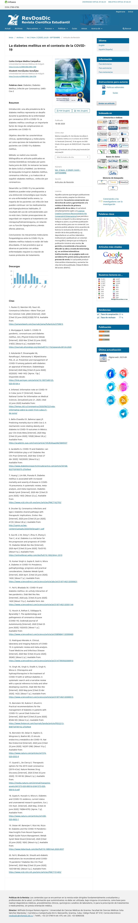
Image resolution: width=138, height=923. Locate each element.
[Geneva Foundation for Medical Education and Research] (124, 135)
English (102, 45)
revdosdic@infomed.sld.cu (21, 915)
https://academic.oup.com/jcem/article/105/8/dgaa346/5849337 (38, 443)
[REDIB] (102, 162)
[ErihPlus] (113, 129)
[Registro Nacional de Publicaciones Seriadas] (124, 153)
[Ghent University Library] (124, 141)
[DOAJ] (102, 123)
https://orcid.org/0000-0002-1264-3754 (22, 76)
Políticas (62, 28)
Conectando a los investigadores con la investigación (113, 202)
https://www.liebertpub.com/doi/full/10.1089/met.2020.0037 (36, 849)
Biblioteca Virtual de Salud (119, 2)
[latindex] (124, 123)
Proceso (48, 28)
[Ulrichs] (124, 129)
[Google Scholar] (113, 189)
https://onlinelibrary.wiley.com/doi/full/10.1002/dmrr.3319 (35, 555)
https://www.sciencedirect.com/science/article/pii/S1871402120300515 (41, 697)
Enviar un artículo (106, 103)
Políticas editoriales (115, 87)
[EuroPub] (102, 168)
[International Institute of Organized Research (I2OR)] (113, 135)
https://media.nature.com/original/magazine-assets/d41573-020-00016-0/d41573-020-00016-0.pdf (30, 786)
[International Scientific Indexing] (102, 147)
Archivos (19, 28)
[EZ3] (113, 141)
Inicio (11, 37)
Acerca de (96, 28)
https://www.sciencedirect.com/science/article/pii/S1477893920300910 (41, 660)
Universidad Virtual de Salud (94, 2)
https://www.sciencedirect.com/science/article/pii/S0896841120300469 (41, 634)
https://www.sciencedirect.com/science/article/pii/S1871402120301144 (41, 604)
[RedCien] (102, 141)
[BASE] (113, 183)
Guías (115, 93)
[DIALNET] (113, 168)
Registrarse (120, 11)
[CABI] (124, 168)
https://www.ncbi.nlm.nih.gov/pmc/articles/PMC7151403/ (35, 872)
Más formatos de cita (65, 157)
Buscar (128, 28)
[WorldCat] (124, 183)
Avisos (84, 28)
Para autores (33, 28)
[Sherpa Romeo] (113, 153)
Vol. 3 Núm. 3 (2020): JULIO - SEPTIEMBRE (43, 37)
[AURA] (102, 153)
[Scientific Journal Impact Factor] (102, 135)
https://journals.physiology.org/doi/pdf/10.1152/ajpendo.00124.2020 (40, 347)
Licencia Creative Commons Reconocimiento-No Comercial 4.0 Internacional (71, 213)
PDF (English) (64, 111)
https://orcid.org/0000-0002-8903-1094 (22, 67)
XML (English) (82, 111)
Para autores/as (105, 68)
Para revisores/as (106, 72)
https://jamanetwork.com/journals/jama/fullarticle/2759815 (36, 324)
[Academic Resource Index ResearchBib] (124, 162)
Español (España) (106, 49)
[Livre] (113, 174)
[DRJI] (113, 123)
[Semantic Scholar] (102, 183)
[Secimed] (113, 162)
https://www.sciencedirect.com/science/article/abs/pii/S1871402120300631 (43, 581)
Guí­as (74, 28)
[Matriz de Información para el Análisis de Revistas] (113, 147)
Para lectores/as (105, 64)
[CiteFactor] (124, 147)
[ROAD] (102, 129)
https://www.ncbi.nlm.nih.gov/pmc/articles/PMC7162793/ (35, 502)
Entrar (130, 11)
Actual (8, 28)
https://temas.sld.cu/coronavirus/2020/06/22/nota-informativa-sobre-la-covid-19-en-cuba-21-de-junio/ (32, 409)
